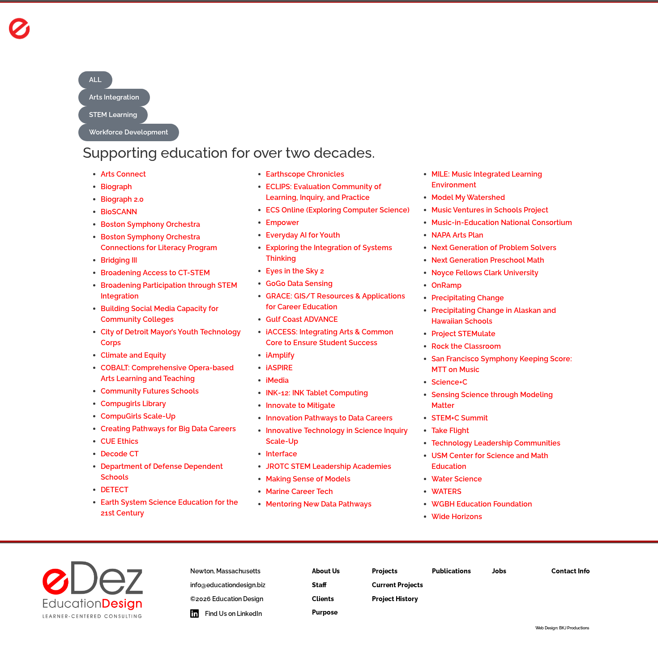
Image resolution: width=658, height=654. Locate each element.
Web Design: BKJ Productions (562, 628)
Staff (319, 585)
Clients (323, 598)
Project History (395, 598)
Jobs (572, 29)
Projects (451, 29)
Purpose (325, 612)
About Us (389, 29)
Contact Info (623, 29)
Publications (520, 29)
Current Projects (397, 585)
